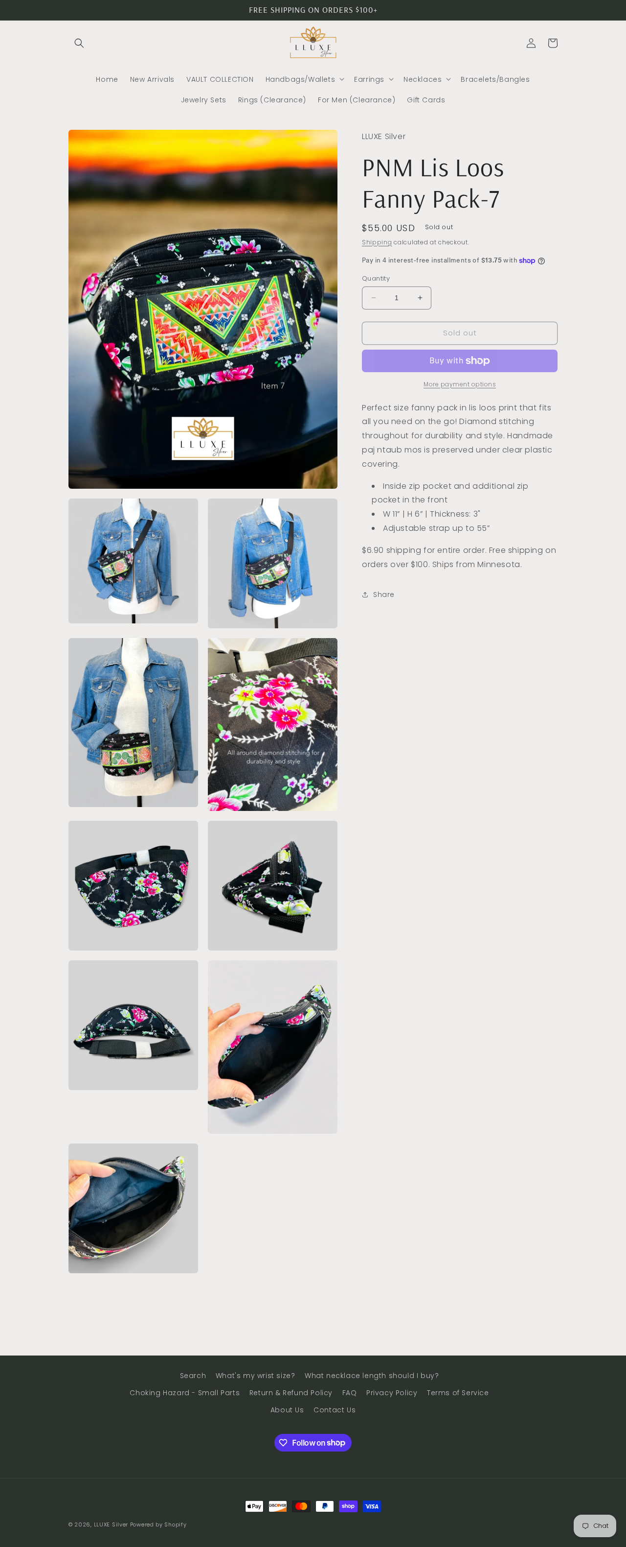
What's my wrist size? (255, 1375)
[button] (79, 43)
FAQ (349, 1393)
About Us (287, 1410)
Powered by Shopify (158, 1524)
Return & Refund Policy (291, 1393)
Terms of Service (458, 1393)
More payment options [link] (460, 384)
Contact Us (334, 1410)
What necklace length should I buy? (372, 1375)
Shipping (377, 242)
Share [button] (384, 594)
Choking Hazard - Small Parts (185, 1393)
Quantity (376, 278)
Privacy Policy (391, 1393)
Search (193, 1375)
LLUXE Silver (111, 1524)
